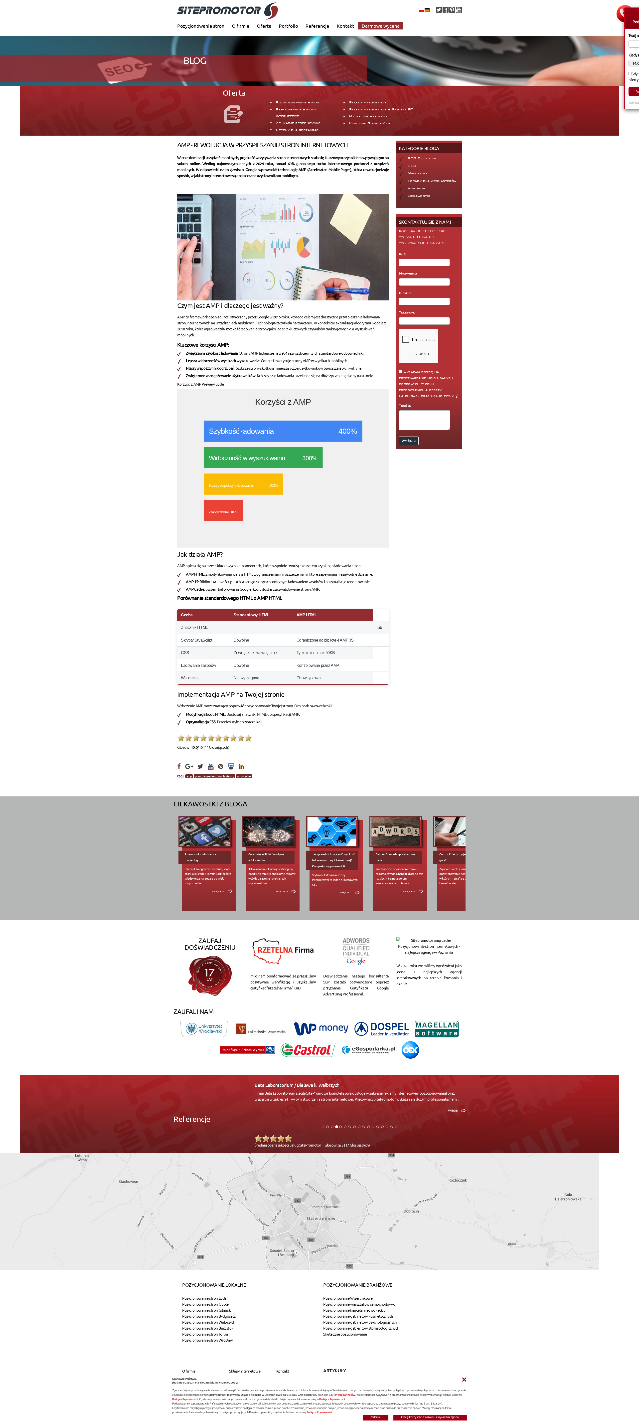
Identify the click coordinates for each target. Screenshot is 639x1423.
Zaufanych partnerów (342, 1394)
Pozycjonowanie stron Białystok (207, 1328)
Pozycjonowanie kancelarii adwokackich (355, 1310)
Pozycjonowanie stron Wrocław (207, 1340)
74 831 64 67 (420, 237)
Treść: (406, 406)
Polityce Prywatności (185, 1399)
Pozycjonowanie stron (200, 26)
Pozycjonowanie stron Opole (205, 1304)
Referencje (317, 26)
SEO (412, 166)
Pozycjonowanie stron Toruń (205, 1334)
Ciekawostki (419, 196)
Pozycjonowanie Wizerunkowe (348, 1298)
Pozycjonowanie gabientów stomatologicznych (361, 1328)
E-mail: (406, 293)
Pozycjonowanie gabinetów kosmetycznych (358, 1316)
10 (248, 738)
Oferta (264, 26)
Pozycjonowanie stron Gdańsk (206, 1310)
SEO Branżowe (422, 158)
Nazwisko (408, 273)
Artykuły (334, 1370)
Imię (403, 254)
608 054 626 (431, 243)
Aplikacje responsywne (298, 123)
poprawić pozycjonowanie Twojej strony (261, 705)
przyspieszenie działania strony (214, 776)
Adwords (416, 188)
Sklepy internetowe (368, 102)
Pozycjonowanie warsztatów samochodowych (360, 1304)
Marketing (417, 173)
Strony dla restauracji (298, 130)
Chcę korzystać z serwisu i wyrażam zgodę (430, 1417)
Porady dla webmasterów (432, 181)
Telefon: (408, 312)
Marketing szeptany (368, 116)
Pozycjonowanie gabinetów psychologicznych (360, 1322)
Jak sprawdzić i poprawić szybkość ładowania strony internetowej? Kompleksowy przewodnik (333, 860)
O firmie (240, 26)
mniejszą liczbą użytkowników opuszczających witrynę (318, 368)
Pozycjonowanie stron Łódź (204, 1298)
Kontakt (345, 26)
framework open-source (209, 316)
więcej (218, 891)
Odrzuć (376, 1417)
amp (189, 776)
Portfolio (288, 26)
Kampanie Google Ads (370, 123)
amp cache (244, 776)
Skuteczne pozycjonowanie (345, 1334)
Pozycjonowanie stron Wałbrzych (208, 1322)
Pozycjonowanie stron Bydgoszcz (209, 1316)
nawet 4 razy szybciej (291, 353)
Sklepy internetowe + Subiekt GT (381, 109)
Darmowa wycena (381, 26)
